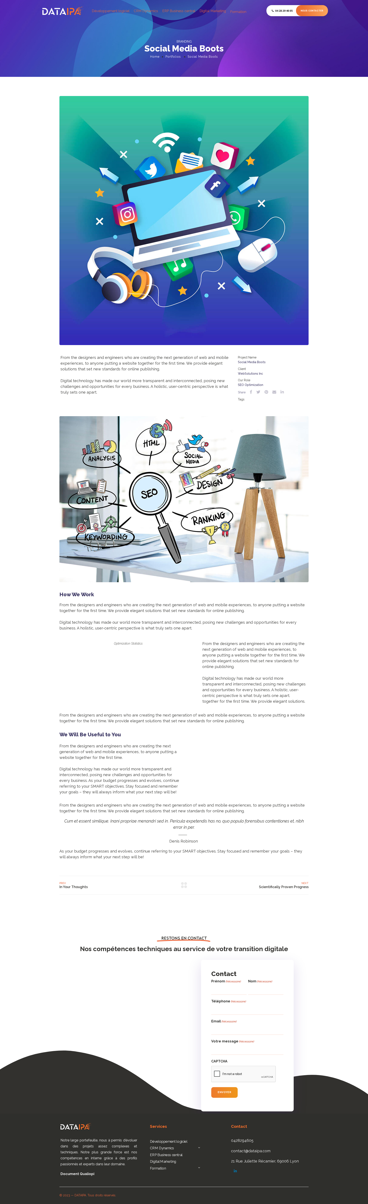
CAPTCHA (219, 1061)
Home (155, 56)
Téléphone (228, 1001)
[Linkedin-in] (235, 1171)
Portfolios (173, 56)
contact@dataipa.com (250, 1151)
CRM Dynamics (146, 11)
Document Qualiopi (77, 1174)
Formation (238, 12)
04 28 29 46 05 (284, 11)
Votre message (232, 1041)
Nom (260, 981)
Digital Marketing (213, 11)
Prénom (226, 981)
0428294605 (242, 1140)
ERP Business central (178, 11)
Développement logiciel (110, 11)
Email (224, 1021)
